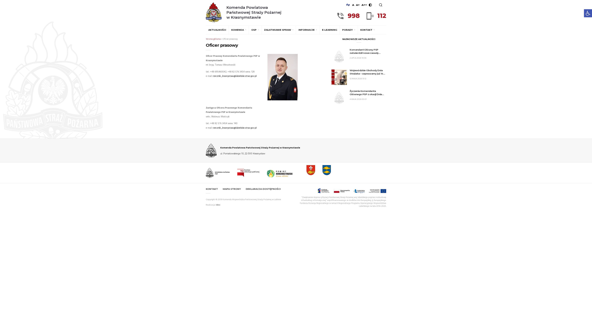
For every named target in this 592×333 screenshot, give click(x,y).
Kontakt (366, 29)
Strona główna (213, 39)
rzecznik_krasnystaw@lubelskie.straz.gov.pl (235, 76)
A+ (358, 4)
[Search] (380, 5)
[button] (588, 13)
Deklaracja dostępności (263, 188)
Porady (347, 29)
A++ (364, 4)
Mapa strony (232, 188)
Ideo (218, 205)
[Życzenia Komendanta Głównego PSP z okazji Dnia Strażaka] (339, 98)
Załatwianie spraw (278, 29)
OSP (254, 29)
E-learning (329, 29)
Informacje (306, 29)
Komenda (238, 29)
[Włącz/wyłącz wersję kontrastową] (370, 4)
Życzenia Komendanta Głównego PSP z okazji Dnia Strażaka (366, 93)
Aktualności (217, 29)
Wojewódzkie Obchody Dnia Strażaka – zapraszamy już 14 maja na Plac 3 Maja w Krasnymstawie (366, 72)
